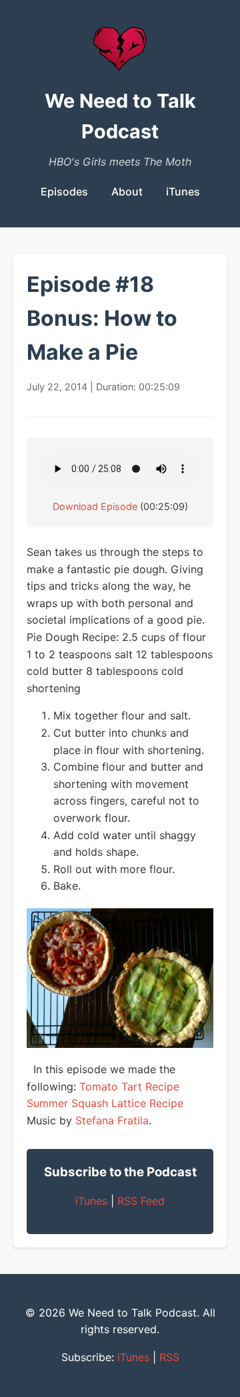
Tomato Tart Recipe (129, 1086)
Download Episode (95, 506)
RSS (169, 1357)
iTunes (183, 191)
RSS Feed (141, 1200)
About (127, 191)
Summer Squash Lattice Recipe (105, 1103)
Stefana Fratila (112, 1120)
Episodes (64, 191)
